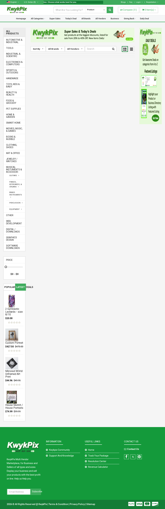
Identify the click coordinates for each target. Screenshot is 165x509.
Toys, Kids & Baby (13, 85)
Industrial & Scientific (13, 55)
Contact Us (133, 449)
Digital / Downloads (13, 230)
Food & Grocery (11, 101)
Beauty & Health (11, 93)
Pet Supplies (13, 109)
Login (138, 2)
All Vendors (100, 19)
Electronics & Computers (14, 63)
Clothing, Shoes (11, 146)
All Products (12, 32)
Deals (29, 287)
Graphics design (11, 238)
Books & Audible (10, 138)
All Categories (37, 19)
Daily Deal (144, 19)
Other (9, 215)
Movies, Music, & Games (14, 129)
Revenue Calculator (98, 467)
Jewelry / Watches (11, 160)
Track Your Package (98, 455)
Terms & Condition (59, 504)
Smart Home (13, 123)
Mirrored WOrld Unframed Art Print (14, 374)
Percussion (15, 203)
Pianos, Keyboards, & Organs (15, 184)
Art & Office (13, 153)
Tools (9, 48)
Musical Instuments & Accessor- (14, 169)
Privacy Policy (77, 504)
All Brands (86, 19)
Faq (130, 2)
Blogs (123, 2)
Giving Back (129, 19)
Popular (9, 287)
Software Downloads (13, 247)
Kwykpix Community (59, 450)
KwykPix (43, 504)
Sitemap (90, 504)
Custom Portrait (14, 342)
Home (91, 450)
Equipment (15, 209)
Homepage (21, 19)
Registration (151, 2)
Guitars (13, 175)
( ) (130, 10)
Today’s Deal (71, 19)
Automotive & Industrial (14, 41)
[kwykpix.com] (82, 35)
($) (30, 2)
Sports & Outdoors (12, 71)
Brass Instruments (15, 194)
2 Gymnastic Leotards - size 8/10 (14, 311)
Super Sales (54, 19)
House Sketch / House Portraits (14, 406)
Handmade (12, 78)
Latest (20, 287)
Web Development (14, 222)
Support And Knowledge (61, 455)
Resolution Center (97, 461)
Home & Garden (10, 115)
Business (115, 19)
